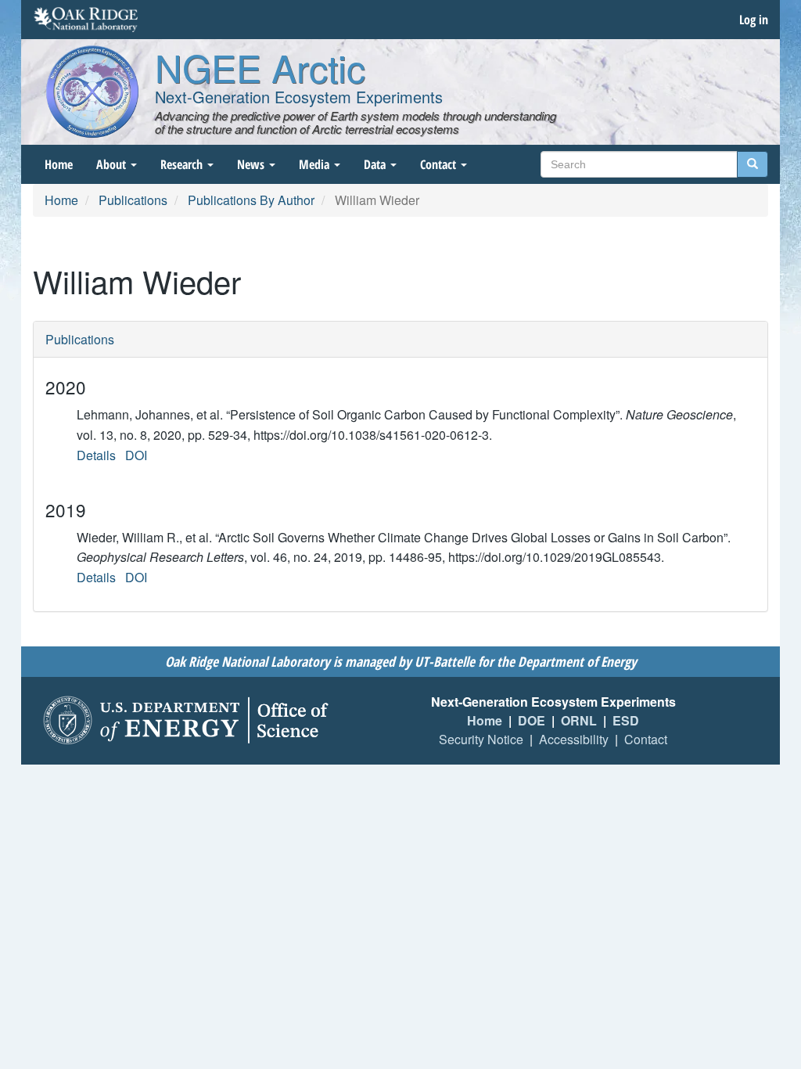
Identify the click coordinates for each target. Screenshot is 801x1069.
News (252, 164)
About (112, 164)
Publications (133, 200)
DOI (136, 455)
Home (59, 164)
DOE (531, 720)
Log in (753, 19)
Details (96, 455)
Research (183, 164)
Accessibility (574, 739)
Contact (439, 164)
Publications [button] (79, 339)
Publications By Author (251, 200)
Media (315, 164)
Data (376, 164)
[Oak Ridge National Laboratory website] (85, 19)
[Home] (92, 91)
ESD (625, 720)
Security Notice (481, 739)
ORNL (579, 720)
